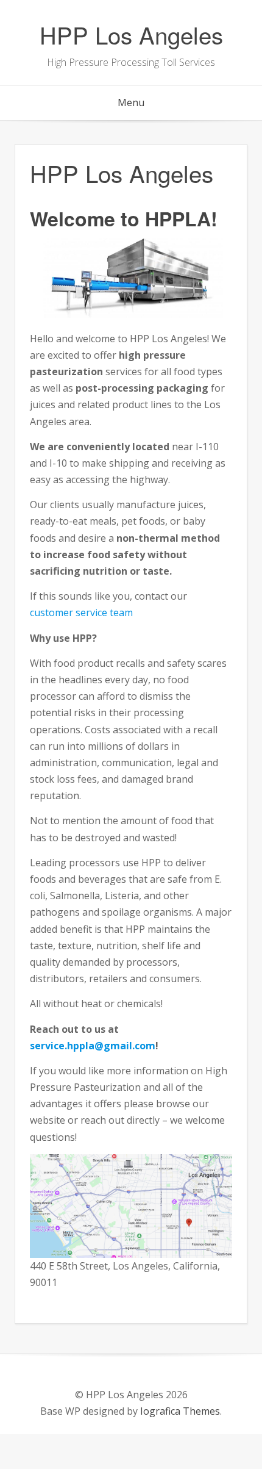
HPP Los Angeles (131, 34)
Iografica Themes (180, 1411)
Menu (131, 102)
